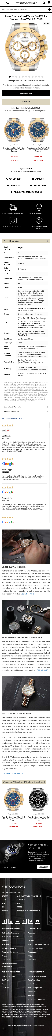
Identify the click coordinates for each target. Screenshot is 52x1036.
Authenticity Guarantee (10, 937)
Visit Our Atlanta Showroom (38, 944)
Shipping (5, 940)
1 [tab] (10, 77)
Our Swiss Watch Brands (37, 976)
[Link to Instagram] (10, 921)
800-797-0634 (34, 910)
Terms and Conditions (10, 952)
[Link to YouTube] (37, 921)
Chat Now (15, 185)
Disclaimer (6, 960)
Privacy (4, 956)
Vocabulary (32, 991)
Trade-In (26, 102)
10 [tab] (39, 77)
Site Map (31, 995)
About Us (31, 933)
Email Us (39, 179)
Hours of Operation (35, 948)
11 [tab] (42, 77)
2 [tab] (13, 77)
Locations (5, 988)
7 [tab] (29, 77)
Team (30, 937)
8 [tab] (32, 77)
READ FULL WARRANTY (12, 774)
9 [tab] (36, 77)
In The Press (32, 984)
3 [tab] (16, 77)
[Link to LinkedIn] (17, 921)
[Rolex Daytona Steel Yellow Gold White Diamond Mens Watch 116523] (26, 47)
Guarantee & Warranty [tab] (12, 407)
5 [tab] (23, 77)
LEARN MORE (28, 594)
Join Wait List (26, 93)
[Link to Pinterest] (24, 921)
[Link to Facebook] (4, 921)
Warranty (5, 944)
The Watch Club (34, 980)
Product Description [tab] (11, 241)
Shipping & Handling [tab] (11, 411)
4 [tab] (19, 77)
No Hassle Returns (9, 948)
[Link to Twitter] (30, 921)
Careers (31, 940)
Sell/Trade (5, 980)
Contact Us (32, 960)
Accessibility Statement (36, 999)
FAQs (30, 956)
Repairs (4, 984)
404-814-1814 (8, 3)
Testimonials (32, 952)
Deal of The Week (8, 976)
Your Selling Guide (35, 988)
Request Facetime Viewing (28, 192)
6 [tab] (26, 77)
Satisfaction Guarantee (10, 933)
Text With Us (39, 185)
